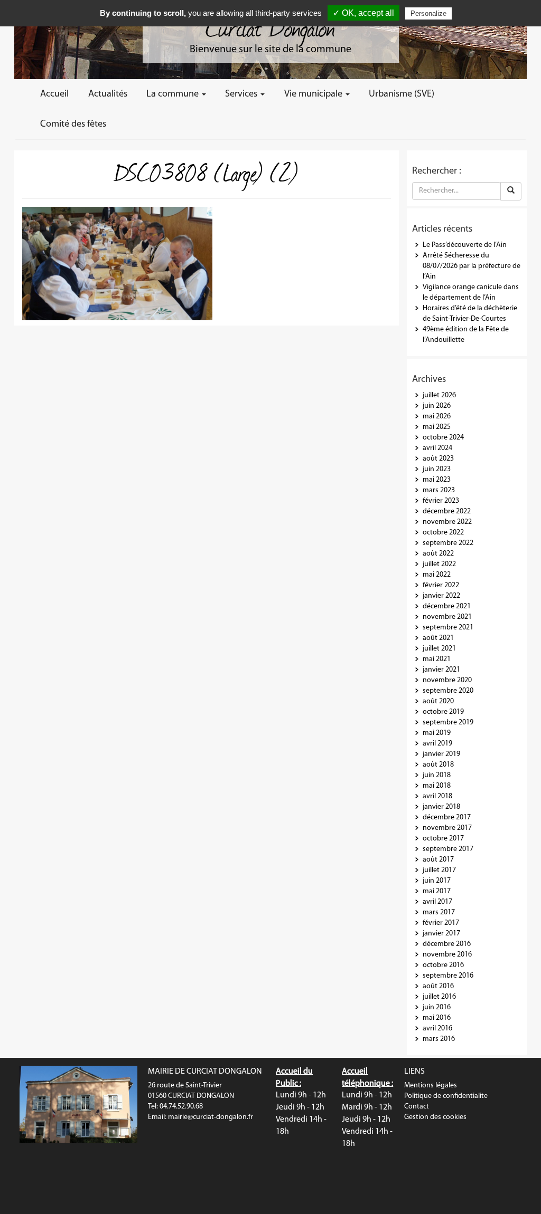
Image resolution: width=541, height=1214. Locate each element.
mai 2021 (437, 659)
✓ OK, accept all (363, 12)
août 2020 (438, 701)
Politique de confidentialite (446, 1096)
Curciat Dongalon (270, 26)
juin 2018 (437, 775)
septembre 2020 (448, 691)
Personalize (428, 13)
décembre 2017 (447, 817)
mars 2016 (439, 1039)
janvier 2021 (441, 670)
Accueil (54, 94)
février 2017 (441, 923)
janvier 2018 (441, 807)
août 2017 (438, 860)
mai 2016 (437, 1018)
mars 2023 (439, 490)
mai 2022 (437, 575)
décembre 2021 (447, 606)
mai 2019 (437, 733)
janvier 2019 (441, 754)
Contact (416, 1107)
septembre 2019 (448, 723)
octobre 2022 (443, 533)
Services (242, 94)
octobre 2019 (443, 712)
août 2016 (438, 986)
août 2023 (438, 459)
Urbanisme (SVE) (401, 94)
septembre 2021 (448, 628)
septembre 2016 (448, 976)
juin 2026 (437, 406)
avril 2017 (437, 902)
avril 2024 (437, 448)
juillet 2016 (439, 997)
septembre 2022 (448, 543)
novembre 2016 (447, 955)
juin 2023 (437, 469)
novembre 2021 (447, 617)
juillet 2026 (439, 395)
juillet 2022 (439, 564)
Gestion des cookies (435, 1117)
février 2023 (441, 501)
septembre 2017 (448, 849)
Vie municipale (314, 94)
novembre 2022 (447, 522)
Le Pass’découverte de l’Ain (465, 245)
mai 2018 (437, 786)
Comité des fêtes (73, 124)
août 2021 (438, 638)
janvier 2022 (441, 596)
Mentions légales (430, 1085)
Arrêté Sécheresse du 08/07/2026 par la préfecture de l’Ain (471, 266)
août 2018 (438, 765)
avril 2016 (437, 1029)
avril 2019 (437, 744)
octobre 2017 (443, 839)
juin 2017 (437, 881)
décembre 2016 (447, 944)
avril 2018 (437, 796)
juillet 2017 (439, 870)
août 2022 (438, 554)
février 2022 (441, 585)
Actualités (107, 94)
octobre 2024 (443, 438)
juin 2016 (437, 1007)
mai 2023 (437, 480)
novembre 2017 (447, 828)
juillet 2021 (439, 649)
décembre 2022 (447, 511)
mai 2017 (437, 891)
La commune (173, 94)
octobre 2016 (443, 965)
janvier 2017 (441, 934)
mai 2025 (437, 427)
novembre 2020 (447, 680)
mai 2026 (437, 416)
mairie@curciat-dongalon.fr (210, 1117)
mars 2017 (439, 912)
